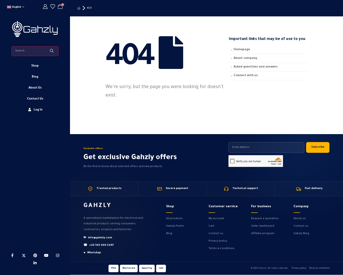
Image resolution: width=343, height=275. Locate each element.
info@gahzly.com (98, 237)
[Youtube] (46, 255)
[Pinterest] (35, 255)
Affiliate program (262, 233)
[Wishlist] (53, 7)
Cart (211, 226)
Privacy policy (218, 241)
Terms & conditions (221, 248)
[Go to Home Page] (78, 8)
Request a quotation (265, 218)
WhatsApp (92, 252)
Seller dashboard (262, 226)
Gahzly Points (175, 226)
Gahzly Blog (301, 233)
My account (216, 218)
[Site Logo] (35, 28)
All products (174, 218)
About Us (35, 88)
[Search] (52, 51)
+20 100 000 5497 (99, 245)
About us (300, 218)
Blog (35, 77)
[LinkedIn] (35, 262)
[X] (23, 255)
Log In (38, 110)
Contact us (216, 233)
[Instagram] (57, 255)
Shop (35, 66)
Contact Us (35, 99)
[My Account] (45, 7)
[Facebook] (12, 255)
